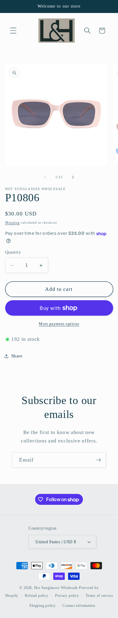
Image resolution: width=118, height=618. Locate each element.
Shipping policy (42, 605)
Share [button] (17, 355)
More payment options (59, 323)
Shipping (12, 222)
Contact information (78, 605)
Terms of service (99, 595)
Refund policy (36, 595)
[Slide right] (73, 177)
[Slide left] (45, 177)
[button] (13, 30)
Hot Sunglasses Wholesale (56, 588)
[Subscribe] (98, 460)
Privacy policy (67, 595)
